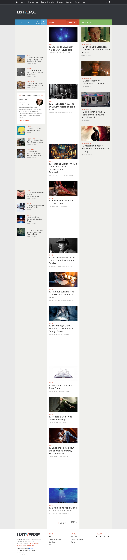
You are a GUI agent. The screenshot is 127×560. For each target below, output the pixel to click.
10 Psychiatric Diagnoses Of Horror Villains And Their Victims (95, 50)
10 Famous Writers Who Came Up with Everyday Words (61, 295)
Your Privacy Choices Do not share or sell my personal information (26, 551)
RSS (109, 537)
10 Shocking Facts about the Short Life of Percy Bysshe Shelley (61, 451)
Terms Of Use (34, 543)
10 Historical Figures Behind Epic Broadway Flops (35, 219)
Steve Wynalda (86, 154)
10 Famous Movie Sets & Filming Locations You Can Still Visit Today (35, 59)
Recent (38, 23)
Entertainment (33, 2)
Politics (29, 126)
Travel (29, 55)
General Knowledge (47, 2)
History (29, 68)
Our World (30, 149)
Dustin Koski (53, 334)
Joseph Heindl (53, 422)
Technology (30, 203)
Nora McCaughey (55, 175)
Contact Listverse (77, 539)
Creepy (29, 228)
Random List (72, 22)
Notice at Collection (22, 555)
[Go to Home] (25, 19)
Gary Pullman (54, 513)
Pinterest (105, 537)
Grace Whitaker (54, 53)
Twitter (97, 537)
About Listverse (54, 545)
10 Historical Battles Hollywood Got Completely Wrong (95, 149)
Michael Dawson (54, 300)
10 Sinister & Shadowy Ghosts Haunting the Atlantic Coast (35, 232)
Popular (43, 23)
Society (77, 2)
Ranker (73, 542)
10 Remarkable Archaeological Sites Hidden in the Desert (34, 153)
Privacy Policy (21, 545)
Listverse (19, 539)
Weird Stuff (30, 81)
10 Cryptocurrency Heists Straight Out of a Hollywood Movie (36, 194)
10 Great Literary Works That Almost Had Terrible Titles (62, 107)
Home (51, 536)
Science (69, 2)
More (84, 2)
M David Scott (86, 120)
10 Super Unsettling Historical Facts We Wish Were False (35, 72)
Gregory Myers (54, 266)
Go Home (17, 2)
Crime (28, 190)
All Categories (23, 22)
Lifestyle (60, 2)
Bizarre (22, 2)
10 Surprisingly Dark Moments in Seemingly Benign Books (61, 329)
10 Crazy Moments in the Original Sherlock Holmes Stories (62, 260)
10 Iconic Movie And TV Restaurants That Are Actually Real (93, 115)
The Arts (29, 215)
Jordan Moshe (54, 206)
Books (51, 44)
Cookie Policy (30, 545)
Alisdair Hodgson (55, 112)
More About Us (24, 121)
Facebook (101, 537)
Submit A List (75, 536)
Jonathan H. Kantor (88, 86)
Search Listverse (55, 539)
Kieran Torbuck (54, 456)
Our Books (52, 542)
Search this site (109, 2)
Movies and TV (31, 138)
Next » (73, 522)
